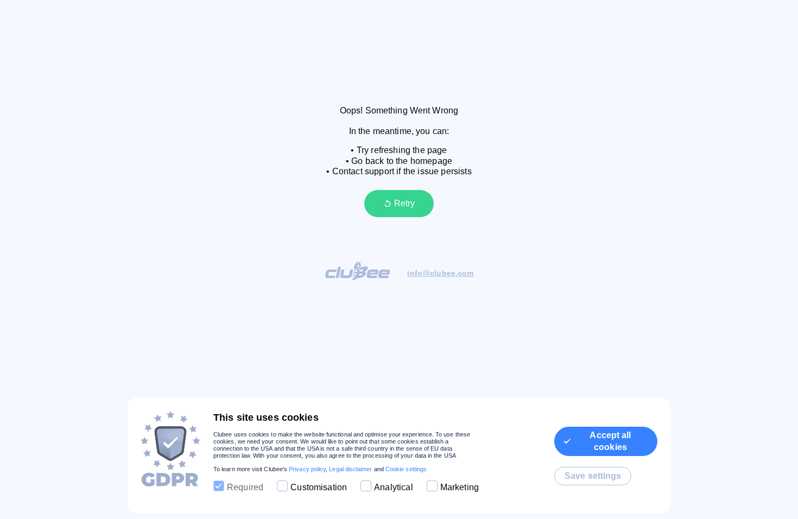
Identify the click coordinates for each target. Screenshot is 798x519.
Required (245, 487)
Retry (404, 203)
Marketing (459, 487)
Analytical (393, 487)
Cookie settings (406, 469)
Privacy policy (307, 469)
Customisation (318, 487)
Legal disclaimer (350, 469)
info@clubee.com (440, 273)
